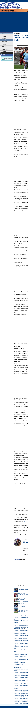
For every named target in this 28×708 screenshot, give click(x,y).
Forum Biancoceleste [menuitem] (6, 48)
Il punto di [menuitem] (4, 44)
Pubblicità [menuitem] (4, 51)
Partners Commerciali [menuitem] (7, 35)
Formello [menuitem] (4, 46)
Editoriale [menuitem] (4, 39)
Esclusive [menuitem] (4, 38)
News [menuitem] (3, 43)
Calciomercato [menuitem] (5, 49)
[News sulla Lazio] (10, 5)
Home (2, 33)
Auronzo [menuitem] (4, 36)
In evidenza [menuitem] (4, 41)
